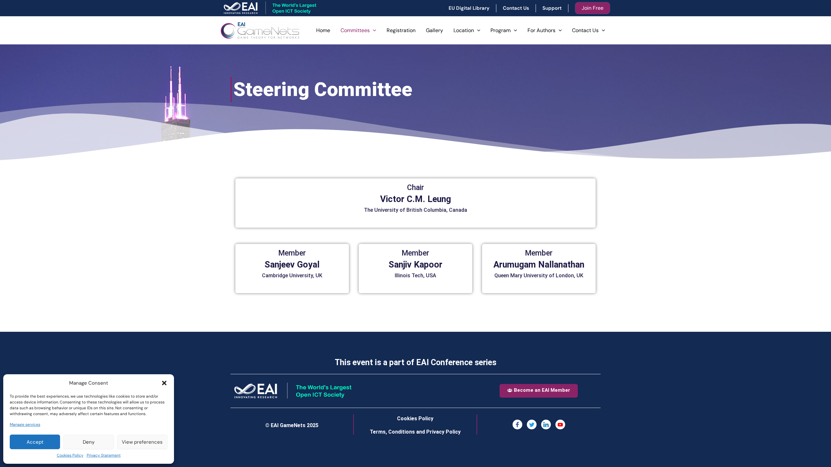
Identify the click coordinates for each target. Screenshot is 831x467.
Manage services (25, 424)
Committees (355, 30)
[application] (373, 30)
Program (500, 30)
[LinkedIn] (546, 424)
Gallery (434, 30)
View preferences (142, 442)
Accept (35, 442)
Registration (401, 30)
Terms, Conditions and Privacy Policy (415, 432)
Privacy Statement (104, 455)
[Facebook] (517, 424)
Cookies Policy (70, 455)
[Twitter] (532, 424)
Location (463, 30)
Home (323, 30)
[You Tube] (560, 424)
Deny (88, 442)
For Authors (541, 30)
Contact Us (585, 30)
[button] (164, 383)
